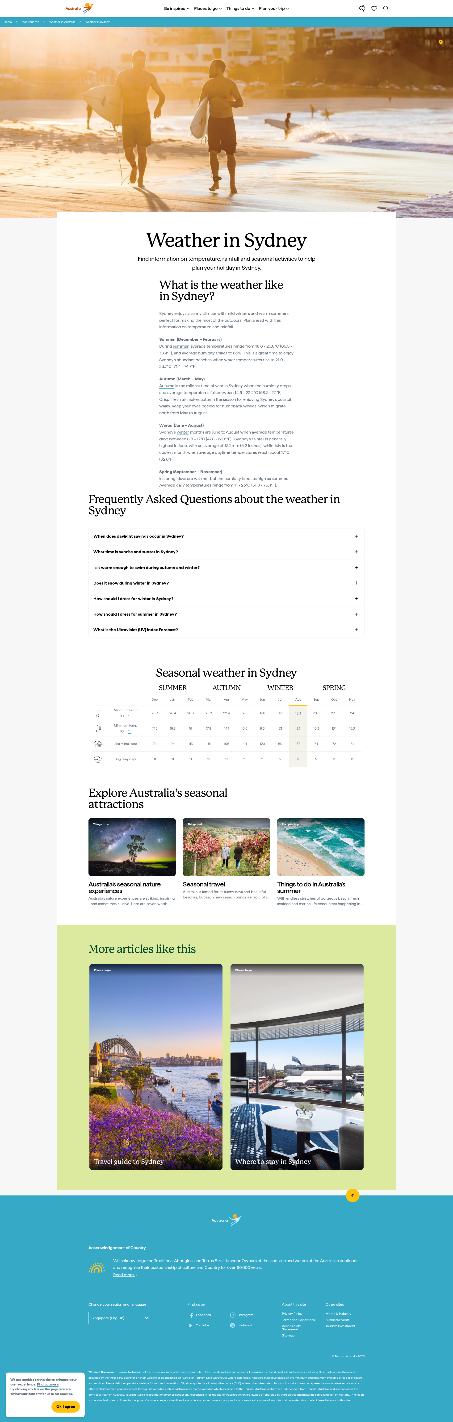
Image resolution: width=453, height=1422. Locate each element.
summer (181, 346)
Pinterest (245, 1325)
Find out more (48, 1384)
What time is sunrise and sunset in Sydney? (135, 551)
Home (8, 22)
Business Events (337, 1319)
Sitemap (288, 1335)
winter (183, 432)
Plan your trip (30, 22)
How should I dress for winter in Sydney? (133, 598)
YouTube (202, 1325)
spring (170, 478)
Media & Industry (339, 1313)
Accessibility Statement (291, 1327)
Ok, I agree (65, 1406)
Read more (124, 1274)
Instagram (246, 1314)
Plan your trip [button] (272, 8)
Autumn (166, 385)
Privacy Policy (292, 1313)
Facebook (203, 1314)
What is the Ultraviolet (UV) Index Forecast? (135, 629)
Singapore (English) (108, 1318)
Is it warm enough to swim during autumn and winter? (146, 567)
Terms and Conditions (298, 1319)
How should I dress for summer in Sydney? (135, 614)
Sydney (166, 313)
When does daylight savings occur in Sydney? (138, 536)
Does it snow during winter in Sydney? (131, 583)
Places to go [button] (206, 8)
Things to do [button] (238, 8)
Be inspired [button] (174, 8)
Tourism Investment (340, 1326)
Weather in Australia (62, 22)
